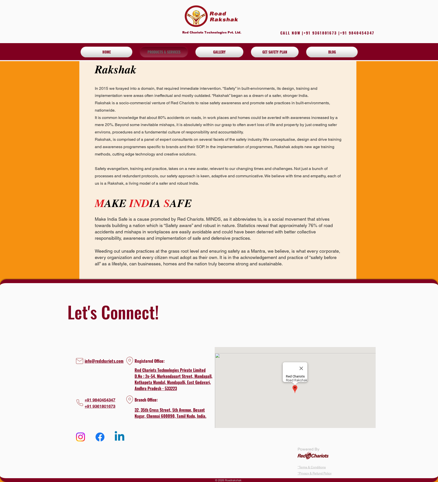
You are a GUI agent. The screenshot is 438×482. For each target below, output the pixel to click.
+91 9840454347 (100, 400)
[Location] (129, 400)
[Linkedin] (119, 437)
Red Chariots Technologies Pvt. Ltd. (211, 32)
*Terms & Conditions (312, 467)
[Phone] (79, 403)
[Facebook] (100, 437)
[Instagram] (80, 437)
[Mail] (80, 361)
